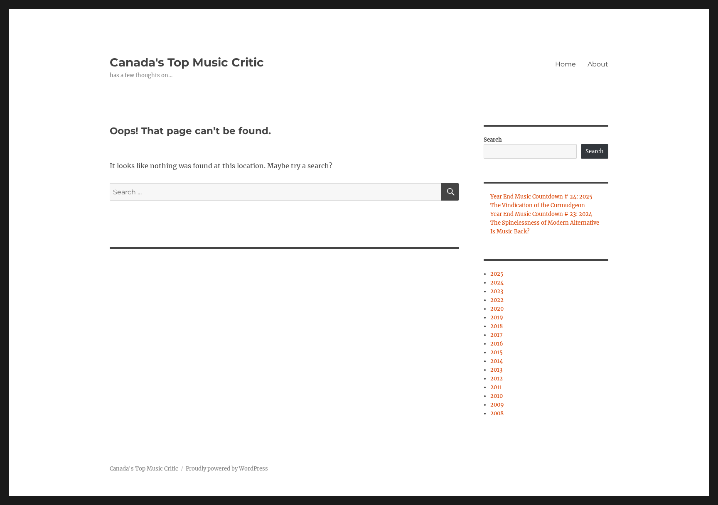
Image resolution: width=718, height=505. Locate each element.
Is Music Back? (509, 231)
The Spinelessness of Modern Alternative (544, 222)
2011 (496, 387)
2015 (496, 352)
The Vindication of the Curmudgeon (537, 205)
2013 (496, 369)
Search (493, 139)
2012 (496, 378)
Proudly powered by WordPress (227, 468)
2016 (496, 343)
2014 (496, 361)
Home (565, 64)
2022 (497, 300)
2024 (497, 282)
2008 (497, 413)
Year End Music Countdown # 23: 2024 (541, 214)
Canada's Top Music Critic (187, 62)
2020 (497, 308)
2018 (496, 326)
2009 (497, 404)
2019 (496, 317)
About (598, 64)
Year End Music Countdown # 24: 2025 (541, 196)
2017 (496, 334)
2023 (496, 291)
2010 (496, 396)
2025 (497, 273)
